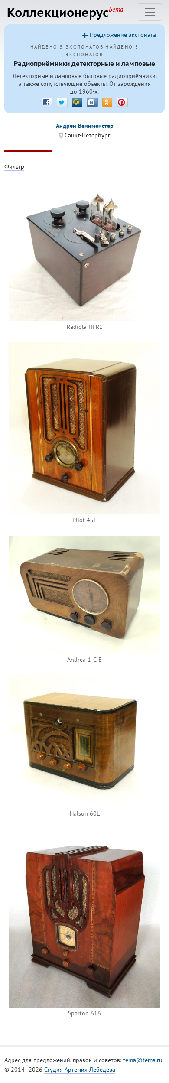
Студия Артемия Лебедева (79, 1069)
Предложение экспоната (123, 35)
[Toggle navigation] (150, 12)
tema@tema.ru (142, 1060)
